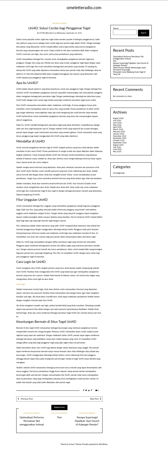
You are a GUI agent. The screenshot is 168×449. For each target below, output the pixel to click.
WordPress (103, 444)
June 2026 (117, 123)
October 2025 (119, 140)
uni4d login (20, 284)
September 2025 (120, 143)
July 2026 (117, 121)
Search (116, 28)
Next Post (94, 399)
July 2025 (117, 147)
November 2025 (119, 138)
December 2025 (119, 136)
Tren (59, 417)
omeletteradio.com (84, 8)
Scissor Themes (75, 444)
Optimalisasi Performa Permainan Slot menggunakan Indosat (32, 421)
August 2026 (118, 118)
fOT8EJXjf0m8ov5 (47, 33)
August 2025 (118, 145)
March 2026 (118, 129)
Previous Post (26, 399)
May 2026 (117, 125)
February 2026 (119, 132)
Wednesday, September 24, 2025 (69, 33)
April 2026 (117, 127)
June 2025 (117, 149)
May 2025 (117, 152)
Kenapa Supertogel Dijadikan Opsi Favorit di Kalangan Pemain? (87, 421)
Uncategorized (59, 23)
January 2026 (118, 134)
